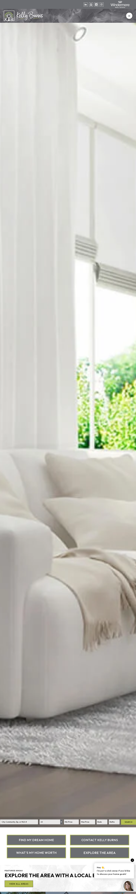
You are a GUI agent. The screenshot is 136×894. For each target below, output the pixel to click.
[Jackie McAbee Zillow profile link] (91, 4)
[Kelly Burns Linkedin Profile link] (86, 4)
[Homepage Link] (23, 15)
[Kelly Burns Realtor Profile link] (96, 4)
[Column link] (36, 840)
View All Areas (18, 883)
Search (128, 822)
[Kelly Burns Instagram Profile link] (102, 4)
